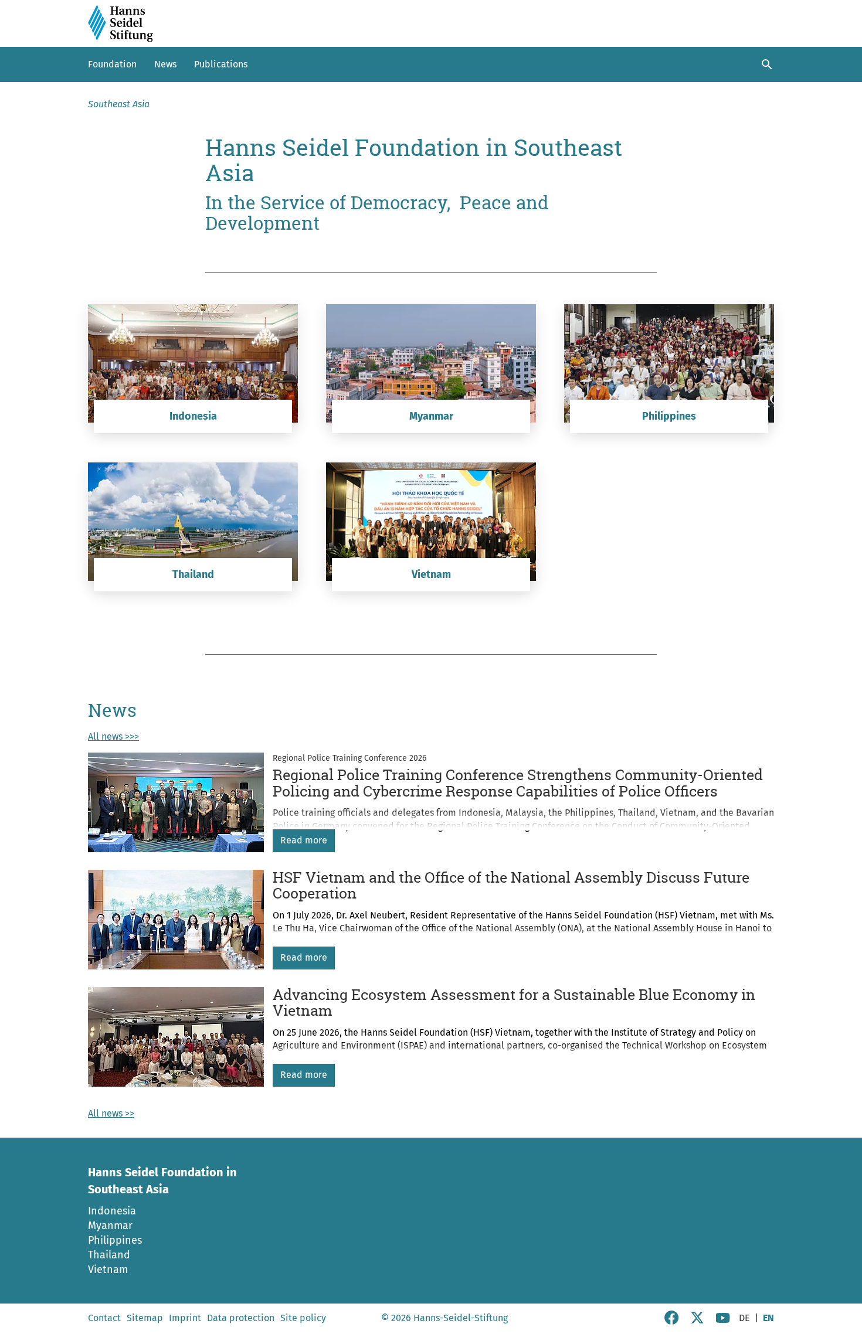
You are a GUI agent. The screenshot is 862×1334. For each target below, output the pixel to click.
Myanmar (110, 1225)
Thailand (109, 1254)
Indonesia (112, 1210)
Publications (220, 64)
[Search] (767, 64)
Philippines (115, 1240)
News (165, 64)
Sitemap (145, 1317)
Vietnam (108, 1269)
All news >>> (113, 736)
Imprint (185, 1317)
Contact (104, 1317)
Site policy (303, 1317)
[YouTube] (723, 1321)
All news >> (111, 1113)
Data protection (240, 1317)
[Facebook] (671, 1321)
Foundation (112, 64)
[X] (697, 1321)
